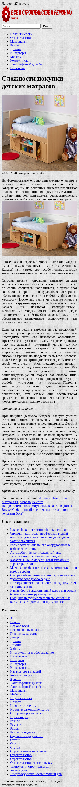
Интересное (18, 656)
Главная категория (23, 633)
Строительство (21, 37)
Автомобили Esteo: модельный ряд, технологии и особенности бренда (35, 554)
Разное (15, 721)
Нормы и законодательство (29, 709)
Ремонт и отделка (22, 732)
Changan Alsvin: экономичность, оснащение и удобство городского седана (42, 577)
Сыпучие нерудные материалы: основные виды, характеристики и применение (40, 600)
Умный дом (18, 770)
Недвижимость (21, 34)
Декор (14, 637)
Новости (16, 702)
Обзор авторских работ (26, 713)
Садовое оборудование (26, 736)
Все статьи (17, 68)
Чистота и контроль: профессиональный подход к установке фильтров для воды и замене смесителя (39, 537)
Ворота (15, 622)
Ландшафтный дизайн (26, 64)
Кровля (15, 679)
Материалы (18, 41)
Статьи (15, 740)
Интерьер (17, 660)
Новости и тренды (23, 705)
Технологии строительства (29, 766)
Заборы (15, 648)
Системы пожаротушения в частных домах (37, 506)
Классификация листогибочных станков (39, 529)
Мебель (15, 56)
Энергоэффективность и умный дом (36, 774)
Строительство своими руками (32, 762)
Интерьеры (18, 53)
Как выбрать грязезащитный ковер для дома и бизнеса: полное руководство (43, 592)
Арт (13, 618)
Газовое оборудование (26, 629)
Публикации (19, 717)
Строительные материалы (28, 751)
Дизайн (15, 49)
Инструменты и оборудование (32, 652)
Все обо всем (19, 626)
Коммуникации (21, 60)
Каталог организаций (25, 671)
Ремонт (15, 45)
